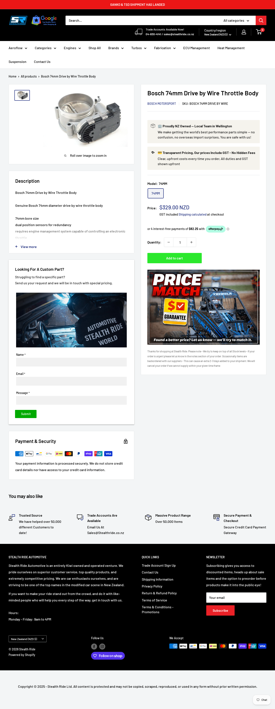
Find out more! (180, 364)
